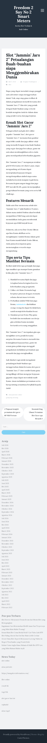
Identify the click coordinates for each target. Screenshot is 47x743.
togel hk (5, 692)
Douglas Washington (30, 82)
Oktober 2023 (7, 547)
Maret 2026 (6, 455)
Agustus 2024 (7, 515)
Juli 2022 (5, 595)
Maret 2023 (6, 569)
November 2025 (8, 468)
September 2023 (8, 550)
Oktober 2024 (7, 509)
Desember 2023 (7, 541)
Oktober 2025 (7, 471)
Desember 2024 (7, 503)
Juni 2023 (5, 560)
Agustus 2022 (7, 592)
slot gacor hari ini (8, 698)
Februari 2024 (7, 534)
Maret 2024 (6, 531)
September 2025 (8, 474)
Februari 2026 (7, 458)
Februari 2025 (7, 496)
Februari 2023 (7, 573)
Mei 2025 (5, 487)
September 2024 (8, 512)
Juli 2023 (5, 557)
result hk (5, 686)
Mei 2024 (5, 525)
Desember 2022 (7, 579)
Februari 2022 (7, 608)
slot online (6, 661)
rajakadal (5, 705)
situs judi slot (7, 667)
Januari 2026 (6, 461)
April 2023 (5, 566)
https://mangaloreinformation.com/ (15, 673)
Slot (10, 85)
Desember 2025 (7, 464)
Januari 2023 (6, 576)
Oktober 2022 (7, 585)
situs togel (6, 711)
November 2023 (7, 544)
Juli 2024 (5, 518)
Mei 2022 (5, 598)
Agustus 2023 (7, 553)
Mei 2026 (5, 448)
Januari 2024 (6, 538)
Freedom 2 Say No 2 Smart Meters (23, 14)
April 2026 (5, 452)
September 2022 (8, 588)
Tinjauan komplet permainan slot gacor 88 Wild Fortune (12, 412)
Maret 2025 (6, 493)
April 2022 (5, 601)
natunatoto (21, 304)
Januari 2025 (6, 499)
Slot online (6, 680)
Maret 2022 (6, 604)
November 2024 (7, 506)
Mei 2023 (5, 563)
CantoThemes (23, 738)
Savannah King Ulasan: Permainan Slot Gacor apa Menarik (36, 414)
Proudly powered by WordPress (16, 734)
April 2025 (5, 490)
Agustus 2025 (7, 477)
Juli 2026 (5, 445)
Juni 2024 (5, 522)
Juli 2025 (5, 480)
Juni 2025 (5, 483)
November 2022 (7, 582)
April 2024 (5, 528)
